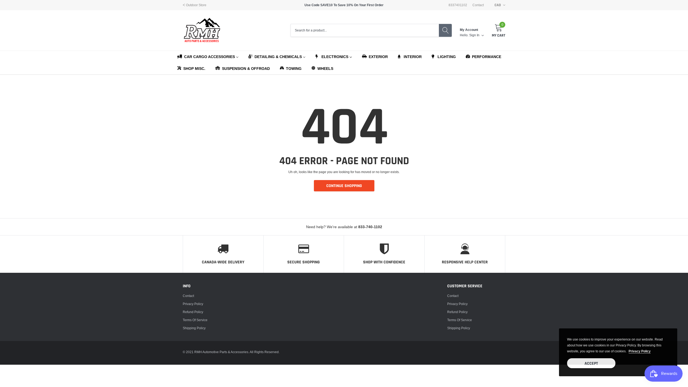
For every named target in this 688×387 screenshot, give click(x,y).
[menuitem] (207, 56)
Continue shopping (344, 186)
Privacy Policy (193, 304)
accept (591, 363)
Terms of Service (195, 320)
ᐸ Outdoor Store (194, 5)
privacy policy (640, 351)
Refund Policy (193, 312)
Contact (478, 5)
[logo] (202, 30)
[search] (445, 30)
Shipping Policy (194, 328)
